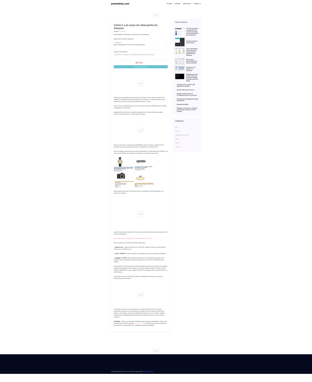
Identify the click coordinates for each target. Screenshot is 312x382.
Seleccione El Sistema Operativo (124, 39)
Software (177, 3)
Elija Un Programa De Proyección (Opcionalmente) (129, 44)
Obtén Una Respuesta (140, 67)
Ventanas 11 (197, 3)
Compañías (123, 31)
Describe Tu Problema (120, 52)
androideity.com (120, 3)
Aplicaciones (187, 3)
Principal (169, 3)
